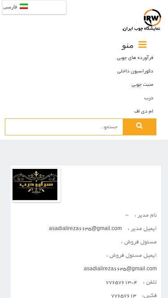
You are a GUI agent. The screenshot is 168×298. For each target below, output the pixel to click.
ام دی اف (143, 111)
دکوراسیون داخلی (135, 71)
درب (148, 98)
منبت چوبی (142, 85)
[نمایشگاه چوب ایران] (142, 20)
